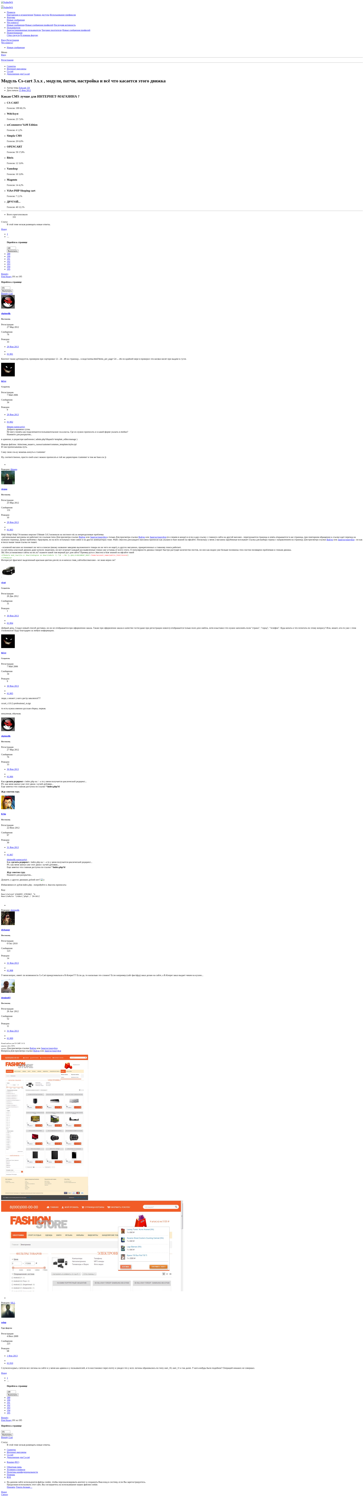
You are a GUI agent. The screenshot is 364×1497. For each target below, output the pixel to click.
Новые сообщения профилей (39, 25)
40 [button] (13, 207)
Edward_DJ (24, 88)
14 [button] (13, 185)
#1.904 (10, 623)
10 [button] (13, 174)
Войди (82, 537)
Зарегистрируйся (98, 537)
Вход (3, 55)
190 (8, 256)
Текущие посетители (52, 30)
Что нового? (13, 22)
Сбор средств (13, 35)
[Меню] (2, 5)
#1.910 (10, 1363)
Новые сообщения (16, 20)
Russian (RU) (13, 1462)
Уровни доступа (41, 15)
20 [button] (13, 141)
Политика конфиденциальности (22, 1472)
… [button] (8, 236)
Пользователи (13, 27)
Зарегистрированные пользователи (24, 30)
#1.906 (10, 776)
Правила (11, 12)
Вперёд (4, 274)
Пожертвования (14, 33)
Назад (4, 229)
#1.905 (10, 693)
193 (8, 264)
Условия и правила (16, 1469)
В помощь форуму (29, 35)
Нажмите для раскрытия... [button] (19, 434)
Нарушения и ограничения (20, 15)
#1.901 (10, 354)
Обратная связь (14, 1467)
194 (8, 266)
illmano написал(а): (16, 427)
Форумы (11, 17)
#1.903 (10, 529)
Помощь (11, 1474)
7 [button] (12, 196)
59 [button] (13, 152)
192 (8, 261)
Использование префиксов (63, 15)
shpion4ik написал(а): (17, 859)
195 (8, 269)
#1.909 (10, 1038)
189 (8, 254)
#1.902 (10, 422)
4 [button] (12, 130)
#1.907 (10, 855)
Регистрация (7, 60)
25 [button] (13, 119)
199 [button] (13, 108)
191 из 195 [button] (17, 276)
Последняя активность (65, 25)
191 (8, 259)
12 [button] (13, 163)
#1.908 (10, 970)
